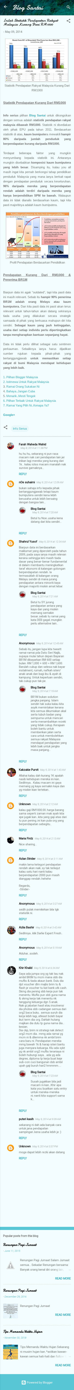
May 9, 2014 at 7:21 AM (45, 596)
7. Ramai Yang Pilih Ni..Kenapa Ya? (26, 405)
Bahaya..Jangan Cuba (20, 391)
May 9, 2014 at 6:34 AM (46, 967)
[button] (68, 21)
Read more (63, 1278)
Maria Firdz (26, 838)
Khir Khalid (25, 968)
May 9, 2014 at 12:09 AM (50, 482)
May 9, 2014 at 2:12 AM (45, 804)
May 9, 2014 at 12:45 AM (49, 643)
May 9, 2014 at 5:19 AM (49, 947)
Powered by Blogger (39, 1382)
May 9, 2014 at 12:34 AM (52, 541)
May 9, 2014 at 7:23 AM (45, 1075)
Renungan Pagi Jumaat (19, 1244)
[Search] (68, 8)
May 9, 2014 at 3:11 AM (50, 858)
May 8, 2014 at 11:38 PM (34, 448)
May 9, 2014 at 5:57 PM (45, 1146)
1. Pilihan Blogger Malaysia (20, 377)
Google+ (9, 414)
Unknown (25, 804)
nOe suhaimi (27, 482)
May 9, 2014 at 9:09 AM (48, 1119)
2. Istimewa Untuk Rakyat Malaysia (26, 381)
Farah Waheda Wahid (32, 444)
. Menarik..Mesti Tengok (20, 396)
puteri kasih (26, 1119)
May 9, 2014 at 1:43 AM (53, 769)
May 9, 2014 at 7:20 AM (45, 512)
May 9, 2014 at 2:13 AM (47, 838)
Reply (23, 474)
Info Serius (20, 428)
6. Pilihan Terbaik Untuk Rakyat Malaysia (29, 400)
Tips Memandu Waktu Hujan (22, 1331)
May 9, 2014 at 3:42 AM (48, 927)
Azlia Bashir (26, 927)
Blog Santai (28, 7)
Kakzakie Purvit (28, 769)
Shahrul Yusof (28, 541)
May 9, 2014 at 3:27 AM (49, 903)
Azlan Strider (27, 858)
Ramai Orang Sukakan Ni (22, 386)
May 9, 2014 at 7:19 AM (45, 691)
